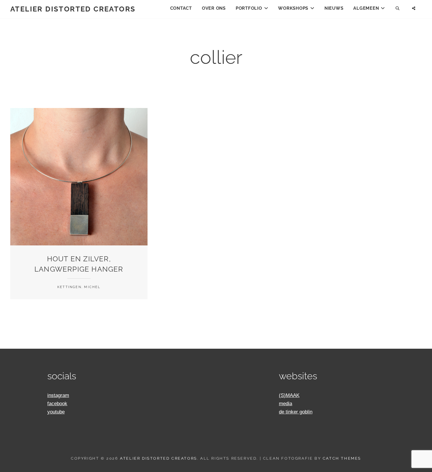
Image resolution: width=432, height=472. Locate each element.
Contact (181, 8)
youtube (56, 412)
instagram (58, 395)
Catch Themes (342, 458)
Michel (92, 287)
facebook (57, 403)
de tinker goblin (295, 412)
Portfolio (249, 8)
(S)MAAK (289, 395)
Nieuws (334, 8)
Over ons (214, 8)
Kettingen (69, 287)
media (285, 403)
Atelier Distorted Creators (72, 9)
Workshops (293, 8)
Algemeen (366, 8)
